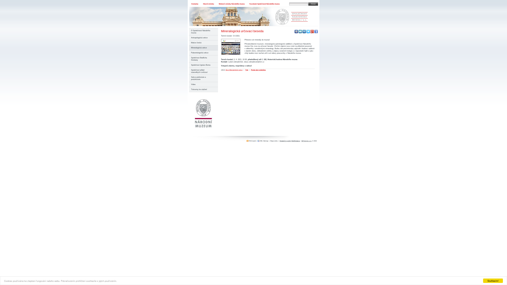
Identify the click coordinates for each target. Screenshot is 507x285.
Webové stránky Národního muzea (232, 4)
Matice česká (196, 43)
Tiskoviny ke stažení (199, 89)
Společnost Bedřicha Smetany (199, 59)
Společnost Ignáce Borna (200, 65)
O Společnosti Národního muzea (200, 32)
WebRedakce (295, 141)
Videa (193, 84)
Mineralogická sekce (199, 48)
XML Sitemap (264, 141)
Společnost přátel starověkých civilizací (199, 71)
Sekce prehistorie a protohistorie (198, 78)
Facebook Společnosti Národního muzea (264, 4)
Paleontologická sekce (199, 53)
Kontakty (194, 4)
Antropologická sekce (199, 38)
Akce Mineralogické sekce (234, 70)
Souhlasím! (493, 280)
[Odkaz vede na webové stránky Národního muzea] (203, 128)
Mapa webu (274, 141)
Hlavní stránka (208, 4)
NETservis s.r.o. (306, 141)
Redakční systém (285, 141)
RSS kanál (252, 141)
